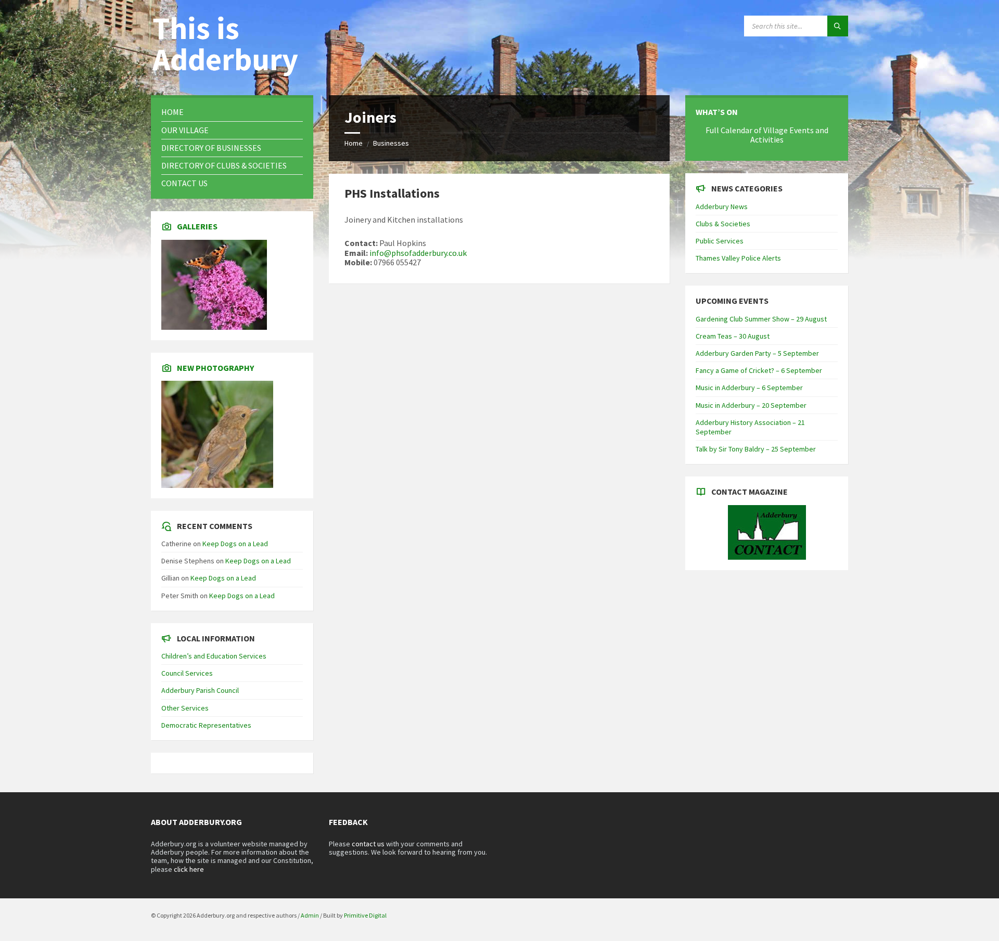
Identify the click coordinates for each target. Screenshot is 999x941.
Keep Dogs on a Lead (235, 543)
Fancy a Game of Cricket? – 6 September (759, 370)
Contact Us (184, 183)
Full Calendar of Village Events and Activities (767, 135)
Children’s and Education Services (213, 656)
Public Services (720, 241)
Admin (310, 915)
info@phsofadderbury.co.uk (418, 253)
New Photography (215, 368)
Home (353, 143)
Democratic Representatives (206, 725)
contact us (368, 843)
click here (189, 869)
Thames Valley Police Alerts (738, 258)
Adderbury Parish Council (200, 690)
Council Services (187, 673)
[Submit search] (837, 26)
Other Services (185, 708)
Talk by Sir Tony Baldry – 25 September (756, 449)
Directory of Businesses (211, 148)
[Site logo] (229, 75)
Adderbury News (722, 206)
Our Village (185, 130)
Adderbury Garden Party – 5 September (757, 353)
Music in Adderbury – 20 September (751, 405)
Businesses (391, 143)
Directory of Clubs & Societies (224, 165)
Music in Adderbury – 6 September (749, 387)
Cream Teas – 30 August (733, 336)
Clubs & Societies (723, 223)
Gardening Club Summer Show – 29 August (761, 319)
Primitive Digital (365, 915)
